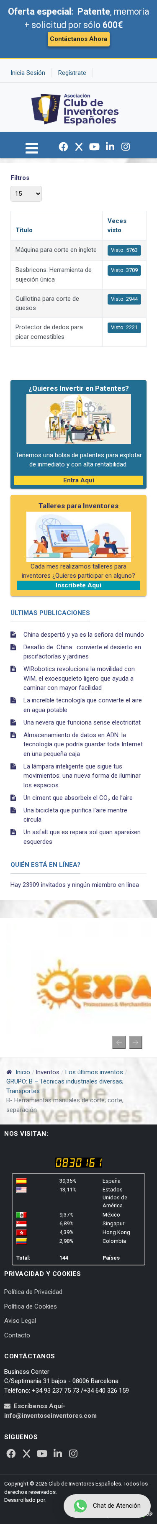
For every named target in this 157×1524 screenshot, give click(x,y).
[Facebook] (63, 147)
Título (24, 230)
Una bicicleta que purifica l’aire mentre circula (75, 815)
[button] (32, 152)
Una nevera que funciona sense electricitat (82, 722)
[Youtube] (94, 147)
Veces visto (117, 225)
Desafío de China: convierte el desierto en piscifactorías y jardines (82, 652)
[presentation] (119, 1042)
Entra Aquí (78, 480)
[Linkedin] (110, 147)
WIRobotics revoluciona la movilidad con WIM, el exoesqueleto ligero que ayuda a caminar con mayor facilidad (79, 678)
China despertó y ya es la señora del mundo (83, 634)
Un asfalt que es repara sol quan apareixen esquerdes (82, 836)
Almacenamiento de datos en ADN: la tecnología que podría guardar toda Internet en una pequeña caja (83, 744)
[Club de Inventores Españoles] (75, 107)
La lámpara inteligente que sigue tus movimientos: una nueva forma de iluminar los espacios (82, 776)
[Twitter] (79, 147)
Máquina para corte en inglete (56, 250)
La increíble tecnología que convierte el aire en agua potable (82, 705)
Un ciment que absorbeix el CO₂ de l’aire (78, 798)
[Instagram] (125, 147)
